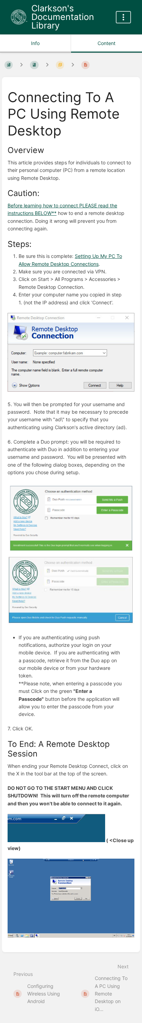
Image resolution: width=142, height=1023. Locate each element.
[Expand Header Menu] (123, 17)
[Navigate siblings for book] (21, 64)
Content (106, 43)
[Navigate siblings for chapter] (47, 64)
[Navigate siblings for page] (73, 64)
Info (35, 43)
